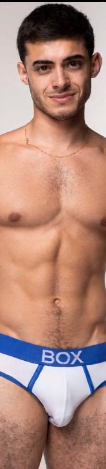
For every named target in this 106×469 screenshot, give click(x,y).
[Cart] (103, 1)
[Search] (101, 1)
